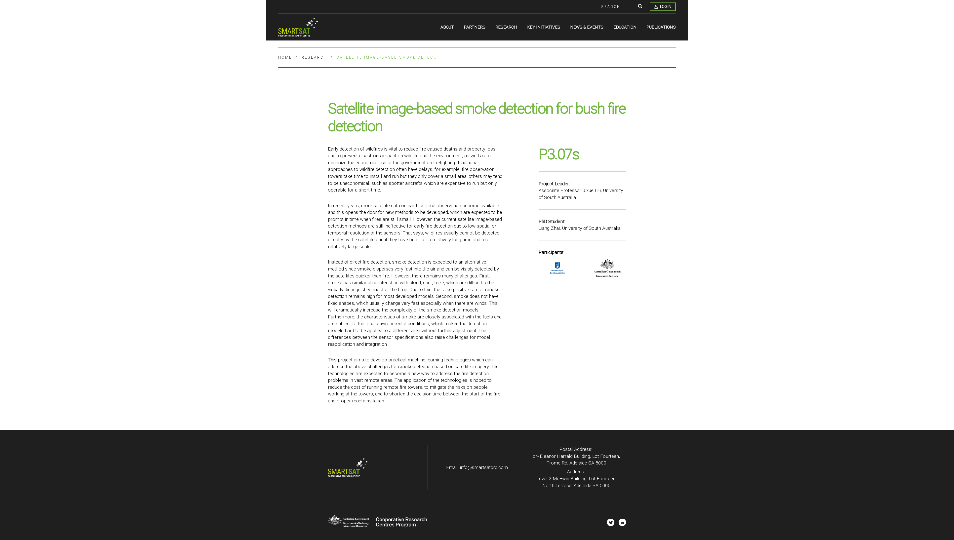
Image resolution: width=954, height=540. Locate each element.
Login (665, 6)
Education (624, 27)
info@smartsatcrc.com (484, 467)
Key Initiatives (543, 27)
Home (285, 57)
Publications (661, 27)
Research (506, 27)
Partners (474, 27)
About (447, 27)
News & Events (586, 27)
